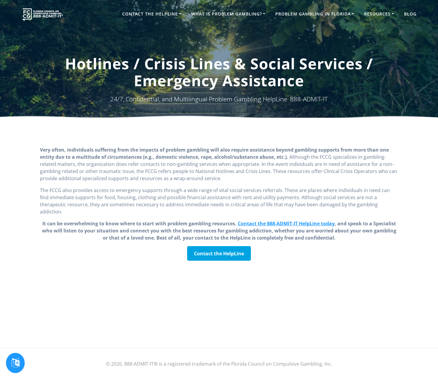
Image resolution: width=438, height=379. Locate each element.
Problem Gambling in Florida (313, 14)
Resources (377, 14)
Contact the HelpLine (150, 14)
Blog (410, 14)
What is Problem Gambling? (226, 14)
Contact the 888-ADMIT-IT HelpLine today (286, 223)
